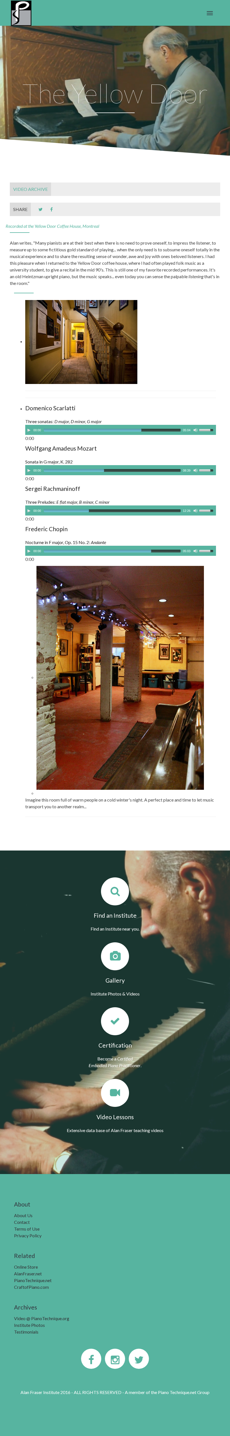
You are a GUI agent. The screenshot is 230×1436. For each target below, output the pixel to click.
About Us (23, 1215)
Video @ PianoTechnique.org (41, 1318)
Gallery (115, 980)
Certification (115, 1045)
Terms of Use (27, 1228)
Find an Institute (115, 915)
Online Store (26, 1266)
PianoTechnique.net (33, 1280)
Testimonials (26, 1331)
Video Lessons (115, 1116)
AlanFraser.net (28, 1273)
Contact (22, 1222)
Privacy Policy (28, 1235)
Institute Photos (29, 1325)
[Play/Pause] (29, 430)
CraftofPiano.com (31, 1287)
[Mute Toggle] (195, 430)
